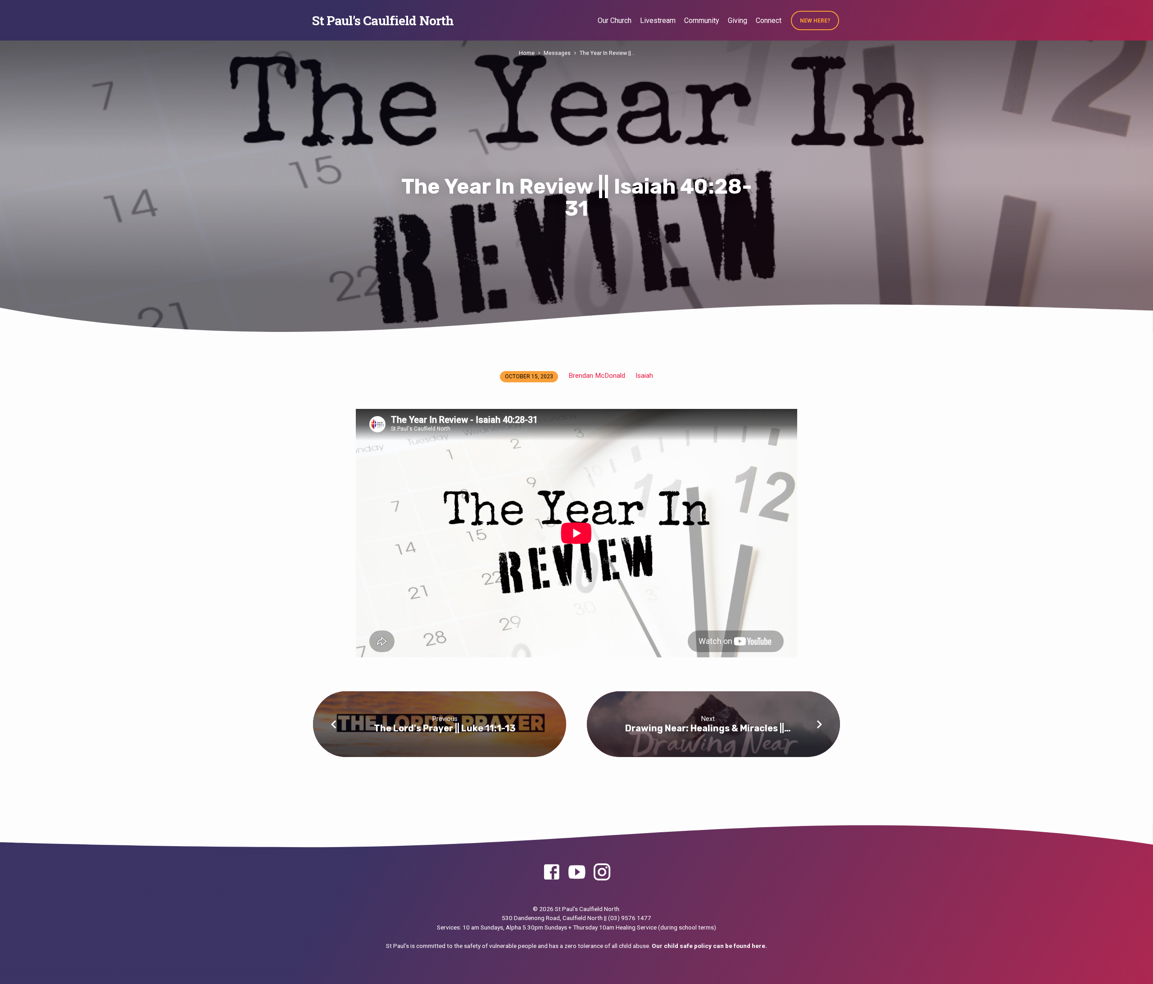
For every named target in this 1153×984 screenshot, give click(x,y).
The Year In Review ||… (607, 53)
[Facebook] (551, 872)
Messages (557, 53)
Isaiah (644, 376)
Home (527, 53)
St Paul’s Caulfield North (383, 20)
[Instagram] (602, 872)
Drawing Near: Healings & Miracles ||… (708, 728)
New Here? (815, 21)
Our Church (614, 20)
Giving (737, 20)
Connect (768, 20)
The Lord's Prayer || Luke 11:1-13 (445, 728)
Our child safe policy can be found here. (709, 945)
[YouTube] (577, 872)
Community (701, 20)
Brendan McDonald (596, 376)
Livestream (658, 20)
